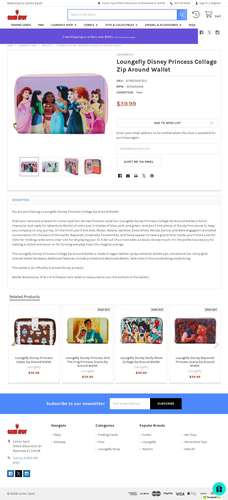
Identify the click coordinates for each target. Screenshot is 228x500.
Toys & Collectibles (119, 25)
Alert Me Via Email (139, 162)
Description (20, 200)
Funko (146, 435)
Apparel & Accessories (161, 25)
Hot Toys (190, 435)
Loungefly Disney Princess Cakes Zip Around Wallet (34, 360)
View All (189, 449)
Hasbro (147, 449)
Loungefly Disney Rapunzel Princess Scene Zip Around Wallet (195, 362)
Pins (41, 25)
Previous (11, 344)
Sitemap (60, 442)
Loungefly (149, 442)
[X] (209, 32)
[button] (167, 123)
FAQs (192, 25)
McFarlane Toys (195, 442)
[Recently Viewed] (197, 14)
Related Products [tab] (25, 296)
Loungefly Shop (62, 25)
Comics (89, 25)
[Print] (135, 175)
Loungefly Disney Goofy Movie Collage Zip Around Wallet (141, 360)
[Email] (127, 175)
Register (216, 3)
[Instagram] (217, 32)
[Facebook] (201, 32)
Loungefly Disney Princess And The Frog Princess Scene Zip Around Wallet (87, 362)
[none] (61, 104)
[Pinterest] (152, 175)
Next (216, 344)
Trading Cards (21, 25)
